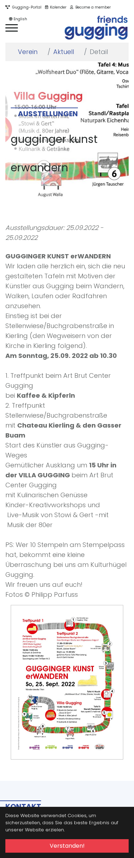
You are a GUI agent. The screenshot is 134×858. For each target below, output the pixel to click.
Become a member (92, 7)
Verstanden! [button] (67, 846)
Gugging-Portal (25, 7)
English (20, 19)
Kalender (57, 7)
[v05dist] (96, 28)
